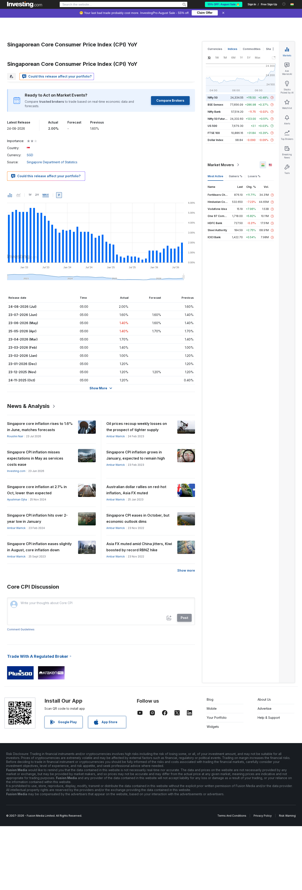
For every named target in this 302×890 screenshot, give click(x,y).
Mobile (212, 708)
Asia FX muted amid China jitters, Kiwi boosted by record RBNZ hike (139, 547)
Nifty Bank (214, 111)
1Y (30, 194)
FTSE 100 (214, 133)
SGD (30, 155)
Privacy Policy (263, 815)
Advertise (264, 708)
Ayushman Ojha (17, 499)
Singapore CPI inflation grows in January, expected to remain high (135, 455)
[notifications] (284, 4)
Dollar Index (215, 140)
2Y (37, 194)
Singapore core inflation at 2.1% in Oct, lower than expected (37, 490)
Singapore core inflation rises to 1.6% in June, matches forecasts (40, 426)
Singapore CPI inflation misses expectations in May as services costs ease (35, 458)
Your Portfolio (217, 717)
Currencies (215, 49)
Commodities (251, 49)
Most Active (215, 176)
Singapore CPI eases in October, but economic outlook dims (137, 518)
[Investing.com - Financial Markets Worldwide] (24, 4)
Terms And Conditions (231, 815)
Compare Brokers (170, 100)
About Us (264, 699)
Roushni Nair (15, 436)
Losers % (254, 176)
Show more (186, 570)
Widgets (213, 726)
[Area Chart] (18, 195)
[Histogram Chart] (10, 195)
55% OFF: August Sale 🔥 (224, 4)
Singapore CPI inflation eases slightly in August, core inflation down (39, 547)
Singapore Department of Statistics (52, 162)
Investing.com (16, 471)
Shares (270, 49)
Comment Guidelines (20, 629)
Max (45, 194)
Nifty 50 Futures (218, 118)
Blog (210, 699)
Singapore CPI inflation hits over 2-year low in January (37, 518)
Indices (232, 49)
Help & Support (269, 717)
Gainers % (235, 176)
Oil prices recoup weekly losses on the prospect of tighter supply (136, 426)
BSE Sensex (215, 104)
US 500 (212, 125)
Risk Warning (287, 815)
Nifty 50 (213, 97)
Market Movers (221, 165)
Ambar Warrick (115, 436)
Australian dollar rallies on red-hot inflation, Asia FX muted (136, 490)
